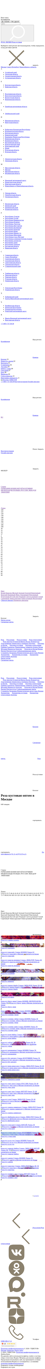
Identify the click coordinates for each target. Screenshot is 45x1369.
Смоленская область (12, 264)
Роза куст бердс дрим (8, 1007)
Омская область (10, 193)
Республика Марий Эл (13, 233)
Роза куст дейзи (6, 1046)
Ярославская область (12, 320)
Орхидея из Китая (31, 649)
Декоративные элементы (24, 647)
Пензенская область (12, 204)
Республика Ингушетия (13, 226)
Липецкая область (11, 161)
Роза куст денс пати (8, 1087)
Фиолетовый (37, 598)
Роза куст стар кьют (8, 1128)
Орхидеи (18, 649)
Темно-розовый (27, 598)
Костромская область (12, 142)
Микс (18, 595)
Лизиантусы (35, 641)
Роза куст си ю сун (7, 1144)
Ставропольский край (13, 266)
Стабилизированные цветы (26, 651)
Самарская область (11, 255)
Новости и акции (7, 361)
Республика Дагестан (12, 224)
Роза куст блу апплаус (9, 1062)
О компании (5, 365)
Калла (28, 641)
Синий (40, 597)
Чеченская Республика (13, 307)
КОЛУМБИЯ (28, 488)
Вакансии (4, 374)
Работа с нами (6, 368)
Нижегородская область (13, 182)
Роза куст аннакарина (8, 1054)
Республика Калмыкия (13, 228)
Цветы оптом (5, 620)
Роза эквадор (8, 641)
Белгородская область (13, 85)
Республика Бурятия (12, 222)
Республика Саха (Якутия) (14, 237)
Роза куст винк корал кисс (10, 1070)
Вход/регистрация (21, 382)
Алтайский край (11, 72)
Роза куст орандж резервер (10, 966)
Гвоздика (32, 643)
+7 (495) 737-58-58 (7, 324)
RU (2, 417)
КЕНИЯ (14, 488)
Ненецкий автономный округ (15, 180)
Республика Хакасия (12, 244)
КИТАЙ (20, 488)
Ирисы (23, 641)
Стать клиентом (7, 376)
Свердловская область (13, 262)
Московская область (12, 171)
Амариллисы (16, 643)
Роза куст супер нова (8, 1136)
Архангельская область (13, 76)
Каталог (4, 359)
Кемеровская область (12, 139)
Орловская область (12, 197)
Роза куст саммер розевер (10, 940)
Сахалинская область (12, 261)
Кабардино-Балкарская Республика (17, 129)
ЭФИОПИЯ (5, 492)
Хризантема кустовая (20, 655)
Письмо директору (7, 1350)
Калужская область (12, 133)
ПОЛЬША (17, 490)
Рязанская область (11, 248)
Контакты (4, 363)
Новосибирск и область (27, 67)
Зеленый (21, 593)
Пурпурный (5, 597)
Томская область (11, 277)
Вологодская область (12, 98)
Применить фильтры (21, 600)
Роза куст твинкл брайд (9, 989)
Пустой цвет (14, 597)
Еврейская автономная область (16, 106)
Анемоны (25, 643)
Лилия (40, 647)
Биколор (9, 593)
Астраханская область (13, 78)
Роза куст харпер (7, 1162)
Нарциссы (11, 649)
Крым (7, 148)
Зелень (35, 647)
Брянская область (11, 87)
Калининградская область (14, 131)
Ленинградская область (13, 159)
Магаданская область (12, 168)
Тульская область (11, 279)
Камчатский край (11, 135)
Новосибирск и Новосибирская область (19, 186)
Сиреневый (5, 598)
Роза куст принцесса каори (10, 1079)
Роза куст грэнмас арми (9, 1030)
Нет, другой (15, 21)
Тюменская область (12, 281)
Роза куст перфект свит (9, 1177)
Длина (3, 508)
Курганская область (12, 150)
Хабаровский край (11, 297)
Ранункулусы (11, 651)
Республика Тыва (11, 242)
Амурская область (11, 74)
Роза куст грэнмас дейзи (9, 1022)
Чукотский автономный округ (16, 311)
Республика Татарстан (13, 241)
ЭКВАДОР (32, 490)
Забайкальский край (12, 113)
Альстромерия (6, 643)
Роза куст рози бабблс (8, 1038)
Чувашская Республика (13, 309)
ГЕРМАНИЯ (6, 488)
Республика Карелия (12, 229)
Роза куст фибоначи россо (10, 1121)
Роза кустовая (17, 42)
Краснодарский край (12, 144)
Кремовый (12, 595)
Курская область (11, 152)
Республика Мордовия (13, 235)
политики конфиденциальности (12, 1363)
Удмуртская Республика (13, 288)
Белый (3, 593)
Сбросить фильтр (7, 600)
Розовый (22, 597)
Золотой (28, 593)
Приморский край (11, 207)
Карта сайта (19, 1350)
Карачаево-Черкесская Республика (17, 137)
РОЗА (3, 42)
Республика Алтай (11, 218)
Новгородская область (13, 184)
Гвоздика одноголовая (33, 645)
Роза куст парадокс (7, 1170)
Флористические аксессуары (27, 653)
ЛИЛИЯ (9, 42)
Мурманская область (12, 173)
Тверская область (11, 275)
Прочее (3, 651)
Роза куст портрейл (8, 948)
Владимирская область (13, 94)
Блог (3, 372)
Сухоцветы (5, 653)
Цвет (2, 591)
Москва (3, 67)
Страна (3, 486)
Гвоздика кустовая (16, 645)
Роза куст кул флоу (7, 997)
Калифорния (5, 341)
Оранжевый (24, 595)
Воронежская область (12, 99)
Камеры (35, 357)
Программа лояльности (9, 378)
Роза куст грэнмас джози (10, 1015)
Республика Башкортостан (14, 220)
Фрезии (40, 653)
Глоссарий (5, 370)
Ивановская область (12, 121)
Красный (4, 595)
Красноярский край (12, 146)
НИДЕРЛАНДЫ (7, 490)
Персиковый (33, 595)
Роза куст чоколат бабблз (10, 1154)
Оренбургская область (13, 195)
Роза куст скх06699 (8, 973)
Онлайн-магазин (34, 382)
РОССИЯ (24, 490)
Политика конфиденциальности (12, 1348)
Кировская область (12, 141)
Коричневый (35, 593)
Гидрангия (17, 641)
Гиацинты (11, 647)
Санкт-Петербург (13, 67)
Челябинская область (12, 306)
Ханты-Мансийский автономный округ (19, 299)
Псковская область (11, 209)
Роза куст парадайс (7, 956)
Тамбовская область (12, 273)
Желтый (15, 593)
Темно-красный (15, 598)
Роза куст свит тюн (8, 1095)
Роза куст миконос (7, 981)
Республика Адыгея (12, 216)
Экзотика (13, 656)
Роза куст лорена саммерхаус (11, 1113)
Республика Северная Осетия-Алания (18, 239)
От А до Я (15, 854)
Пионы (40, 649)
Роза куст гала (6, 1103)
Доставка (4, 367)
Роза (2, 640)
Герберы (4, 647)
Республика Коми (11, 231)
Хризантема (5, 655)
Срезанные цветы (7, 622)
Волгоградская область (13, 96)
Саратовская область (12, 259)
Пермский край (10, 206)
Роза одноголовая (35, 640)
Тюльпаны (13, 653)
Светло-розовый (32, 597)
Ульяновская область (12, 290)
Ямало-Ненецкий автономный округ (18, 318)
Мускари (4, 649)
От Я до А (22, 854)
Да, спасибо (5, 21)
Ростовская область (12, 246)
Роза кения (10, 640)
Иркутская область (11, 122)
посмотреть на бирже (35, 938)
